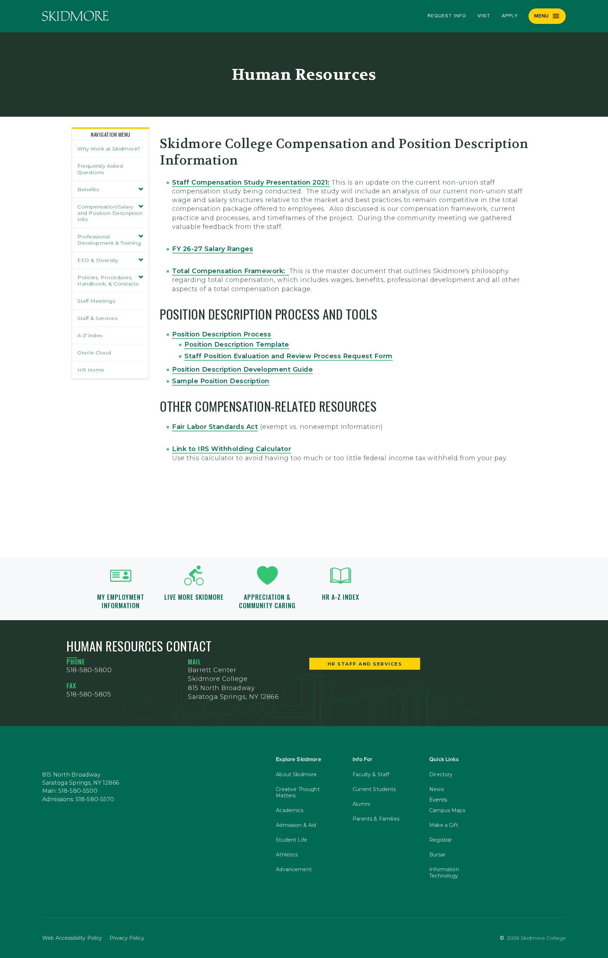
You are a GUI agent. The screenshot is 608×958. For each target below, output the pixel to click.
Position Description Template (236, 344)
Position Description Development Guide (242, 369)
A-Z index (89, 335)
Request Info (447, 15)
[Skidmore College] (75, 16)
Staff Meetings (96, 301)
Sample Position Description (221, 381)
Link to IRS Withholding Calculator (231, 449)
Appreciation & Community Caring (267, 601)
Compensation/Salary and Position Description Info (109, 213)
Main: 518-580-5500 (69, 791)
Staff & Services (97, 318)
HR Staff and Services (365, 664)
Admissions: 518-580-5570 (78, 799)
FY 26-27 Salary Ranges (212, 249)
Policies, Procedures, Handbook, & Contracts (108, 280)
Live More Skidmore (194, 597)
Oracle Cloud (94, 352)
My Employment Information (120, 601)
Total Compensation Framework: (230, 271)
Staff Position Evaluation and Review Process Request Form (288, 356)
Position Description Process (221, 334)
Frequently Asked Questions (100, 169)
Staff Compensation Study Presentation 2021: (251, 182)
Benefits (88, 189)
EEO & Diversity (97, 260)
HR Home (90, 370)
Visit (484, 15)
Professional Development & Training (109, 239)
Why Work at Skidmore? (108, 149)
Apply (510, 15)
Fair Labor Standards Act (215, 427)
